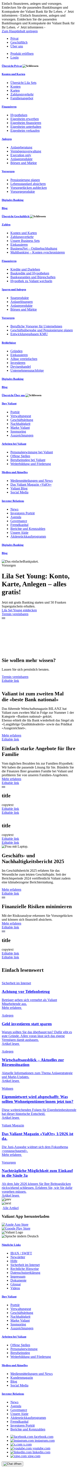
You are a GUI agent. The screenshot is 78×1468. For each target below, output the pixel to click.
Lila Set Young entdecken (19, 610)
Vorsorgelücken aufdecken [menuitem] (28, 187)
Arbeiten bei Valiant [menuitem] (14, 443)
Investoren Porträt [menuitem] (22, 513)
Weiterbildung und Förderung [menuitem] (30, 464)
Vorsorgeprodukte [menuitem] (22, 191)
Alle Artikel (11, 1208)
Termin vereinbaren (15, 614)
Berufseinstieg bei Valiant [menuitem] (27, 460)
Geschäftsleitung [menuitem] (21, 420)
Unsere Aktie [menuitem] (19, 532)
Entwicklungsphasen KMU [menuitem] (29, 334)
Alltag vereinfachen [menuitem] (23, 359)
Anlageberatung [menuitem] (21, 147)
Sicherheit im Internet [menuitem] (25, 1265)
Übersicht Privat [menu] (12, 65)
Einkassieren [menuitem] (19, 244)
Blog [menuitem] (5, 208)
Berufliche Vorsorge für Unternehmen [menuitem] (36, 326)
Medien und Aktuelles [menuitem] (15, 472)
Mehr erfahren (11, 735)
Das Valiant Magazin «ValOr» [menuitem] (31, 484)
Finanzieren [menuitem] (9, 106)
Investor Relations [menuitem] (13, 500)
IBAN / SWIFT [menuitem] (21, 1253)
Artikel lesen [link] (11, 1043)
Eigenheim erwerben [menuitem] (24, 119)
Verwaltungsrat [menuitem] (20, 416)
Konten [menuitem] (15, 86)
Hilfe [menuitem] (13, 1261)
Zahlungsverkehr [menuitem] (22, 94)
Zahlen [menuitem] (6, 224)
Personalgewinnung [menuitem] (23, 1349)
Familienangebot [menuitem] (21, 98)
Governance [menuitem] (18, 521)
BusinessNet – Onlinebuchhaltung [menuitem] (33, 248)
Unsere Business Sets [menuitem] (25, 241)
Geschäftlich (19, 42)
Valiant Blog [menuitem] (19, 488)
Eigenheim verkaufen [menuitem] (25, 130)
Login (14, 57)
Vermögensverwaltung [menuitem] (25, 151)
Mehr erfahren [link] (12, 1007)
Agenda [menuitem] (15, 517)
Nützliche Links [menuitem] (11, 1244)
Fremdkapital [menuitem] (19, 525)
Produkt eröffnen (22, 53)
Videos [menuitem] (15, 1288)
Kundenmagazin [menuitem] (21, 1377)
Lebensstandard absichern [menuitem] (28, 184)
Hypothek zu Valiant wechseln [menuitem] (31, 281)
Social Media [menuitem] (19, 492)
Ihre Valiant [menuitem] (9, 403)
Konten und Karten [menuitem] (13, 74)
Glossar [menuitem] (15, 1284)
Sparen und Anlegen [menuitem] (14, 289)
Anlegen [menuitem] (7, 139)
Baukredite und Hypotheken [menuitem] (29, 273)
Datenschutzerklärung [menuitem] (25, 1272)
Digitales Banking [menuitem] (13, 200)
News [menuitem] (14, 509)
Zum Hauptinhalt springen (20, 31)
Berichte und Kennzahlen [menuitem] (27, 529)
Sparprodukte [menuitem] (19, 298)
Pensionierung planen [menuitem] (25, 180)
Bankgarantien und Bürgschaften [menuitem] (32, 277)
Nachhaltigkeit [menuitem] (20, 424)
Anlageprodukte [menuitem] (21, 159)
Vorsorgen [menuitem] (8, 171)
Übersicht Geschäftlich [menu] (16, 216)
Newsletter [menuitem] (17, 1257)
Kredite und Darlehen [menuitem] (25, 269)
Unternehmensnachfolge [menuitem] (27, 370)
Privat (14, 38)
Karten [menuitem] (15, 90)
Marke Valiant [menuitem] (20, 427)
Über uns (16, 46)
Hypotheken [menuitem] (18, 115)
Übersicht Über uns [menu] (14, 395)
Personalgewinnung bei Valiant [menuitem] (31, 452)
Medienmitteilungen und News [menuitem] (31, 480)
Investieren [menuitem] (17, 363)
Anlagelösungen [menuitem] (21, 302)
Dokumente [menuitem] (18, 1280)
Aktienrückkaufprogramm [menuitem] (28, 536)
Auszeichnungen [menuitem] (21, 435)
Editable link (10, 680)
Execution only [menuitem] (20, 155)
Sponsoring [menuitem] (18, 431)
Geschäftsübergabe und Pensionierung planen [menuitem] (41, 330)
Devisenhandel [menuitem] (20, 366)
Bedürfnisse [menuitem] (9, 342)
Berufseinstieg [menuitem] (20, 1353)
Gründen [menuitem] (16, 351)
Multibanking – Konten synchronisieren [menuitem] (37, 252)
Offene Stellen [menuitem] (20, 456)
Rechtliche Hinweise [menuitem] (24, 1269)
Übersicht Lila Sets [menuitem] (23, 83)
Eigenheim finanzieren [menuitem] (25, 123)
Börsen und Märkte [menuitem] (23, 163)
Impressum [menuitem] (17, 1276)
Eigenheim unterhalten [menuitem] (25, 126)
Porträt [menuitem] (15, 412)
